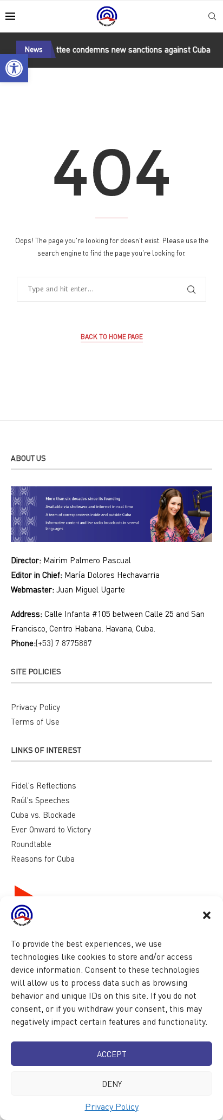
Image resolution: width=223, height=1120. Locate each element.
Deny (112, 1084)
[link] (14, 68)
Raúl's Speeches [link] (40, 800)
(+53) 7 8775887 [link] (64, 643)
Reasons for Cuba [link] (43, 858)
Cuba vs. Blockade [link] (43, 814)
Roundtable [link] (31, 844)
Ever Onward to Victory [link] (51, 829)
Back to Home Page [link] (112, 337)
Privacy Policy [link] (112, 1106)
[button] (206, 915)
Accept (112, 1054)
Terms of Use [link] (35, 721)
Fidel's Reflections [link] (43, 785)
